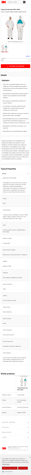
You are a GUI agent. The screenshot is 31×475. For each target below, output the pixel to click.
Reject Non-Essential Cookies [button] (9, 468)
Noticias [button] (5, 427)
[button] (7, 471)
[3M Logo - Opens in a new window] (3, 2)
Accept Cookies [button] (23, 468)
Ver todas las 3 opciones (16, 66)
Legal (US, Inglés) (12, 446)
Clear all (28, 56)
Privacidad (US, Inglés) (22, 446)
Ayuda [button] (4, 437)
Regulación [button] (6, 432)
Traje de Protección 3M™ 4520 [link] (22, 388)
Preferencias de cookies (13, 448)
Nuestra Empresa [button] (8, 422)
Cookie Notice (6, 464)
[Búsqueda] (24, 2)
